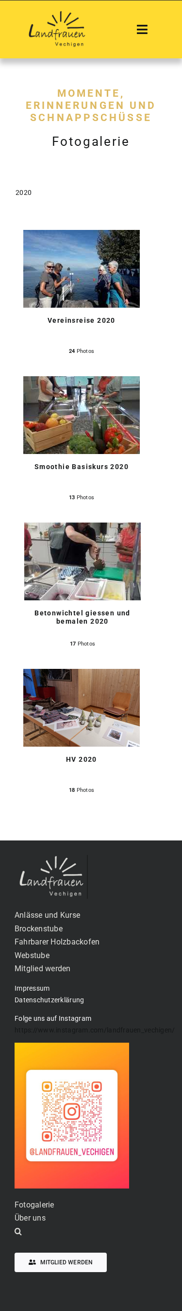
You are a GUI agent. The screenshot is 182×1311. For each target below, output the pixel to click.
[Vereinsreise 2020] (81, 237)
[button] (91, 1232)
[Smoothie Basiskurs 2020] (81, 383)
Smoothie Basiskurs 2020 (81, 467)
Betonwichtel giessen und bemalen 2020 (82, 617)
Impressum (32, 988)
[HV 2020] (81, 676)
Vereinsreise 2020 (82, 320)
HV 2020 (81, 759)
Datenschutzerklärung (49, 1000)
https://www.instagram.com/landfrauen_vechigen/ (95, 1030)
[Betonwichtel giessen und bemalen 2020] (82, 529)
